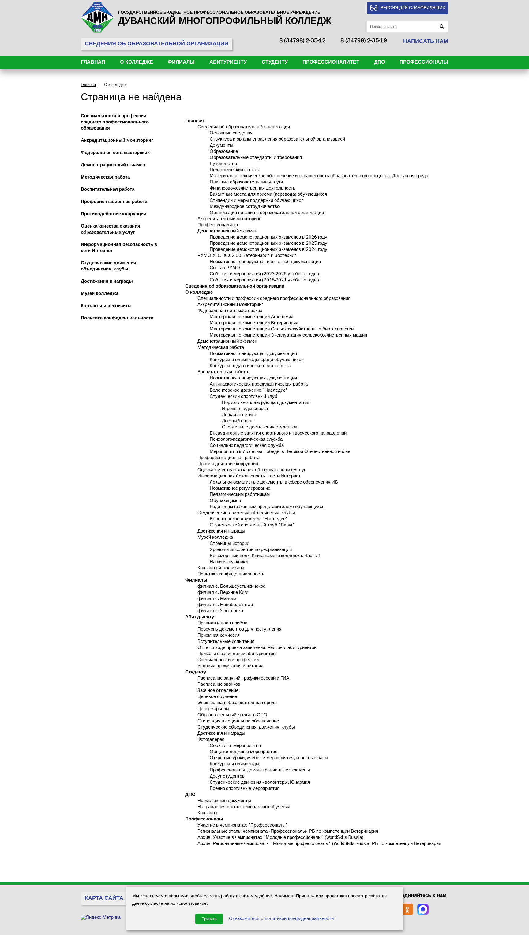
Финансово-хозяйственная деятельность (252, 189)
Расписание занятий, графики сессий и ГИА (243, 679)
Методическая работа (105, 177)
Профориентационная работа (114, 202)
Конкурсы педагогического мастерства (250, 366)
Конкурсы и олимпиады (234, 764)
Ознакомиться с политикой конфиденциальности (281, 919)
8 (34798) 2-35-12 (302, 41)
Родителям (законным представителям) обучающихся (267, 507)
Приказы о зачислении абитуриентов (236, 654)
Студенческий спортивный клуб (243, 397)
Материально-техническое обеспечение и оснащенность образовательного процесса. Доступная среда (319, 176)
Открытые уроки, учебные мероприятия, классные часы (269, 758)
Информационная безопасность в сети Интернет (249, 476)
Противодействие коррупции (113, 214)
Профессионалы (424, 62)
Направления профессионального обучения (243, 807)
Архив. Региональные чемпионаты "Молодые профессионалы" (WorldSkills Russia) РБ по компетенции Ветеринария (319, 844)
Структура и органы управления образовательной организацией (277, 140)
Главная (93, 62)
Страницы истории (229, 544)
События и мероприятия (235, 746)
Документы (221, 146)
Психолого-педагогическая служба (246, 440)
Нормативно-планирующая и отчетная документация (265, 262)
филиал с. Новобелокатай (225, 605)
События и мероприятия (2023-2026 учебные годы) (264, 274)
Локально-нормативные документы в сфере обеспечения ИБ (274, 483)
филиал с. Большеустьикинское (231, 587)
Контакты (207, 813)
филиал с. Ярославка (220, 611)
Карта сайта (104, 899)
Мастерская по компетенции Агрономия (251, 317)
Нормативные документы (224, 801)
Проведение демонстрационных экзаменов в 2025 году (268, 244)
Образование (224, 152)
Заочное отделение (217, 691)
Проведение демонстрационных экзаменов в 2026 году (268, 238)
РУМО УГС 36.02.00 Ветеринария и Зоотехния (247, 256)
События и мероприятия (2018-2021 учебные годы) (264, 280)
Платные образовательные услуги (246, 182)
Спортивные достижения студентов (259, 427)
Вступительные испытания (225, 642)
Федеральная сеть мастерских (115, 153)
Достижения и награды (107, 282)
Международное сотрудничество (245, 207)
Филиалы (181, 62)
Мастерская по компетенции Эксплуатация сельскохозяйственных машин (288, 336)
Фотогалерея (210, 740)
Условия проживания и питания (230, 666)
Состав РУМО (225, 268)
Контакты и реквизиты (106, 306)
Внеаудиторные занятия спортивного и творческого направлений (278, 434)
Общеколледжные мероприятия (243, 752)
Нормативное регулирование (240, 489)
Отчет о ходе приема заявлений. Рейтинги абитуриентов (257, 648)
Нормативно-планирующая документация (253, 354)
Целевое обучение (217, 697)
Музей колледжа (99, 294)
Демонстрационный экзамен (113, 165)
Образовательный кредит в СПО (232, 715)
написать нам (425, 42)
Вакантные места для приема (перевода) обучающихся (268, 195)
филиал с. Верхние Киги (222, 593)
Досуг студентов (227, 777)
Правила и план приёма (222, 623)
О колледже (136, 62)
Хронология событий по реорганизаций (251, 550)
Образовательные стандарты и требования (256, 158)
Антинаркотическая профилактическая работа (259, 385)
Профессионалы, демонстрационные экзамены (260, 770)
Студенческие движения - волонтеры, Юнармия (260, 783)
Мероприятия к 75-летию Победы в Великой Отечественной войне (280, 452)
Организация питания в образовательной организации (267, 213)
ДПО (379, 62)
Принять (209, 919)
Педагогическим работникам (240, 495)
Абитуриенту (228, 62)
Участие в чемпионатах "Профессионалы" (242, 826)
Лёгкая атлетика (239, 415)
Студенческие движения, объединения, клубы (246, 513)
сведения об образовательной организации (156, 44)
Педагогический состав (234, 170)
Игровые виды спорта (245, 409)
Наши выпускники (229, 562)
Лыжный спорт (237, 421)
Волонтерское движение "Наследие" (249, 391)
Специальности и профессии (228, 660)
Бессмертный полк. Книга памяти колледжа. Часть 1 (265, 556)
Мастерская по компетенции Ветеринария (254, 323)
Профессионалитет (330, 62)
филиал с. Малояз (216, 599)
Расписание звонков (218, 685)
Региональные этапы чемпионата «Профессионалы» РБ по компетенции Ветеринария (287, 832)
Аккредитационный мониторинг (117, 141)
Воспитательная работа (107, 190)
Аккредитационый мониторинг (229, 219)
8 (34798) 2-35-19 (363, 41)
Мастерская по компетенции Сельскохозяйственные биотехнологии (282, 329)
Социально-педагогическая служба (247, 446)
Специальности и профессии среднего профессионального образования (115, 122)
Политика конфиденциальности (117, 318)
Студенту (275, 62)
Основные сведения (231, 133)
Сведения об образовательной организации (243, 127)
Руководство (223, 164)
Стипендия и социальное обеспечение (238, 721)
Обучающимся (225, 501)
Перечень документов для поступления (239, 630)
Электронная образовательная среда (237, 703)
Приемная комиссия (218, 636)
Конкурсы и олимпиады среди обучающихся (257, 360)
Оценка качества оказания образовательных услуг (251, 470)
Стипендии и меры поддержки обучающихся (257, 201)
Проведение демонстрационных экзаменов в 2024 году (268, 250)
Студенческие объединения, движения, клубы (246, 728)
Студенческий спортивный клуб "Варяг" (252, 525)
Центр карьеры (213, 709)
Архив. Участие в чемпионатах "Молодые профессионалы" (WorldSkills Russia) (280, 838)
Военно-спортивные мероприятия (245, 789)
